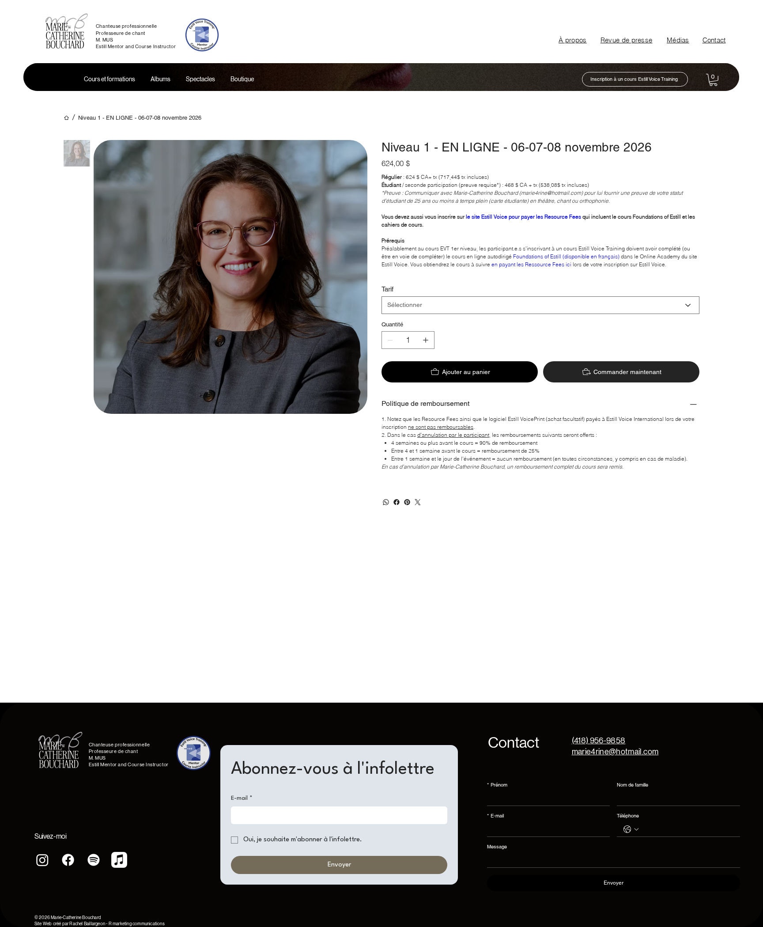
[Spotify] (94, 860)
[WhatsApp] (386, 502)
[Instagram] (42, 860)
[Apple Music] (119, 860)
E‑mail (495, 816)
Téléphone (628, 816)
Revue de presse (626, 40)
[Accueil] (66, 117)
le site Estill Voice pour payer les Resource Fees (523, 216)
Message (497, 847)
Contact (714, 40)
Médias (678, 40)
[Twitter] (417, 502)
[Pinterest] (407, 502)
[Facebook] (396, 502)
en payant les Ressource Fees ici (531, 264)
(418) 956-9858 (599, 740)
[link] (713, 80)
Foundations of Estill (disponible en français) (567, 256)
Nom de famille (632, 785)
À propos (572, 40)
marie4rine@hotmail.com (615, 751)
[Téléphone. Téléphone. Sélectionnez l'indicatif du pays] (631, 829)
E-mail (242, 798)
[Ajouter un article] (425, 340)
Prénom (497, 785)
